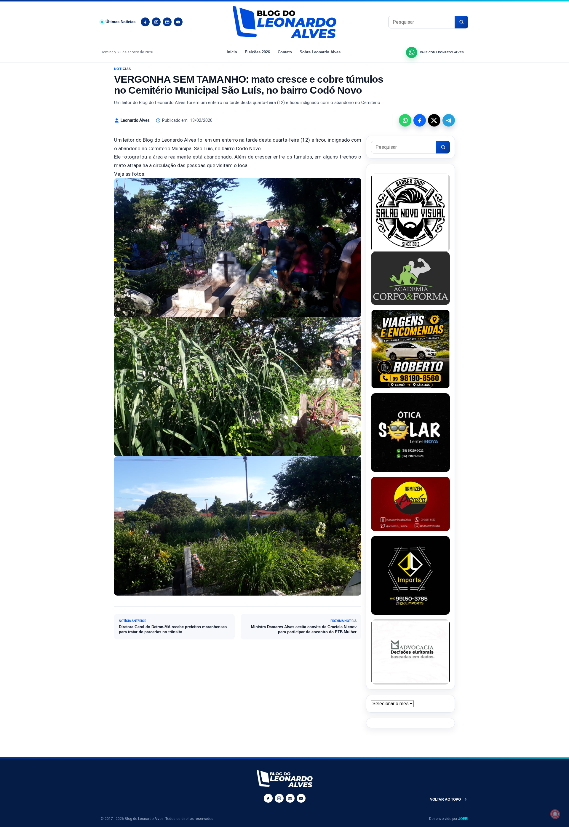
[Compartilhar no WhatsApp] (405, 120)
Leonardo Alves (135, 120)
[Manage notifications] (555, 814)
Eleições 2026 (257, 52)
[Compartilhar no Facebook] (419, 120)
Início (232, 52)
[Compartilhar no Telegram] (448, 120)
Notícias (122, 69)
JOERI (463, 819)
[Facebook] (145, 21)
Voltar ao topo (445, 799)
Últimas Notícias (120, 22)
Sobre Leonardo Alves (320, 52)
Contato (285, 52)
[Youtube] (178, 21)
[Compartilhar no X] (434, 120)
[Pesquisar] (461, 22)
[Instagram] (156, 21)
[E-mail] (167, 21)
